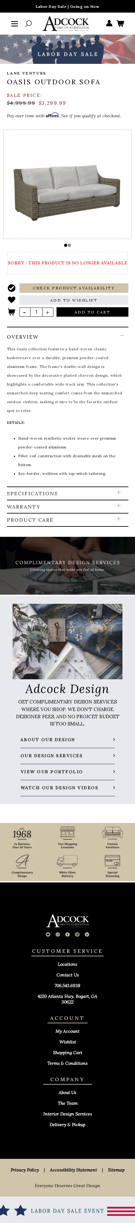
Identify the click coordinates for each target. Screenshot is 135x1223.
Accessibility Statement (73, 1170)
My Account (67, 1031)
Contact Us (68, 975)
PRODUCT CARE (30, 520)
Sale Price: (24, 95)
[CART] (120, 24)
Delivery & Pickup (67, 1124)
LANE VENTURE (26, 73)
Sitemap (116, 1170)
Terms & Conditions (67, 1063)
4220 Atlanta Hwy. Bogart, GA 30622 (67, 999)
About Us (67, 1092)
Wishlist (67, 1042)
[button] (65, 245)
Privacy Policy (25, 1170)
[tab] (67, 407)
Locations (67, 964)
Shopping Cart (67, 1052)
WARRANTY (23, 506)
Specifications (32, 493)
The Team (68, 1103)
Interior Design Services (67, 1114)
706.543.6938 (67, 985)
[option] (68, 184)
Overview (23, 337)
